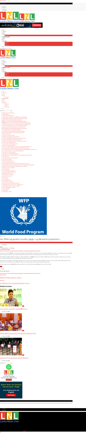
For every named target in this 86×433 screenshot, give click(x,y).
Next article (2, 280)
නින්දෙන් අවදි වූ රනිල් (6, 133)
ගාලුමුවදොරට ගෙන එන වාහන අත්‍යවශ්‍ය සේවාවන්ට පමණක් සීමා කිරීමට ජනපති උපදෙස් (19, 149)
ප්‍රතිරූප (6, 43)
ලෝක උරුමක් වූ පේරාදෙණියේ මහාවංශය (10, 143)
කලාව (3, 32)
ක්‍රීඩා (3, 39)
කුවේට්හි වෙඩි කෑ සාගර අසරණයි (8, 145)
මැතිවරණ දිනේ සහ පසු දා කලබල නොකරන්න (11, 185)
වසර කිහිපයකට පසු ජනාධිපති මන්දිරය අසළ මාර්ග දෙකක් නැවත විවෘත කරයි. (17, 155)
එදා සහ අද (7, 35)
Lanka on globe (6, 36)
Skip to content (3, 0)
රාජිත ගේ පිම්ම (5, 190)
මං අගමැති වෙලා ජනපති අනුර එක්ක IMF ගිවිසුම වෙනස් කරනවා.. (14, 117)
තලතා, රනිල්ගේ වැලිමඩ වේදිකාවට (9, 152)
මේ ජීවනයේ (7, 45)
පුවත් (3, 29)
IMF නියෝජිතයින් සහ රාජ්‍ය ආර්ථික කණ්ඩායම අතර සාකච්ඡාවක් (14, 128)
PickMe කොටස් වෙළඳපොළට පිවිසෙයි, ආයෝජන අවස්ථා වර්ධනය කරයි (16, 122)
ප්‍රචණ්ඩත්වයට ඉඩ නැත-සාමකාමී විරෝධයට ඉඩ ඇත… (15, 283)
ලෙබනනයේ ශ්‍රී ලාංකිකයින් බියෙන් (8, 142)
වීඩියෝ (3, 38)
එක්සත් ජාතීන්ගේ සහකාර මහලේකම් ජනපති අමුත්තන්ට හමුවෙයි (14, 118)
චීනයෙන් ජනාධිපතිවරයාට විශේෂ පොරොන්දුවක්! (11, 139)
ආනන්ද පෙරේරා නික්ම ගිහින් (7, 115)
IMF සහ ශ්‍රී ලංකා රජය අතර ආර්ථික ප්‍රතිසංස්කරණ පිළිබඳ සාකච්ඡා (14, 121)
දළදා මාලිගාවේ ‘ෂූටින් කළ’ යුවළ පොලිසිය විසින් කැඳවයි (12, 150)
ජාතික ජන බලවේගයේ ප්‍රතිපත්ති (8, 167)
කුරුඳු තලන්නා (5, 177)
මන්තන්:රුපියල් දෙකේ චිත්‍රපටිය (8, 112)
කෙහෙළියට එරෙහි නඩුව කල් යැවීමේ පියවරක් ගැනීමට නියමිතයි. (14, 125)
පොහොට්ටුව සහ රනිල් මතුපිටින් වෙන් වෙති (10, 183)
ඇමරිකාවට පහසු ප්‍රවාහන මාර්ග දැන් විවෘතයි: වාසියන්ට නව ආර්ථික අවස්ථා (16, 124)
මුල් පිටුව (4, 6)
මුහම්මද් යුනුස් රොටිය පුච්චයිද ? (8, 135)
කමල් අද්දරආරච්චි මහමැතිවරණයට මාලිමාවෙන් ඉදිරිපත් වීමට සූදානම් (15, 147)
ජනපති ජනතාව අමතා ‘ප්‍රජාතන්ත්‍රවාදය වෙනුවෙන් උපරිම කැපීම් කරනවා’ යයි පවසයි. (18, 164)
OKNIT (24, 430)
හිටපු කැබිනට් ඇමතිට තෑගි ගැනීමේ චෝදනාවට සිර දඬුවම (13, 132)
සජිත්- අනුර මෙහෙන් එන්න (7, 160)
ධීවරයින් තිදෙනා (5, 114)
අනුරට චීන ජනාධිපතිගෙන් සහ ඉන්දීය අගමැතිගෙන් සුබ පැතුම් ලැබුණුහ (15, 163)
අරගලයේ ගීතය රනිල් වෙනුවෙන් (8, 170)
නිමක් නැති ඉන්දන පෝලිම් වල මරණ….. (11, 277)
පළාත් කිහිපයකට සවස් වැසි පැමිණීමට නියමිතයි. (11, 129)
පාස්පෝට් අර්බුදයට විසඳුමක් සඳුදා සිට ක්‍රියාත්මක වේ (12, 119)
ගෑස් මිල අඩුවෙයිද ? (6, 188)
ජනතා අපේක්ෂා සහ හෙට (7, 180)
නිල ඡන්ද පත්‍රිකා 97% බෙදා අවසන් (8, 187)
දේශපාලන (4, 31)
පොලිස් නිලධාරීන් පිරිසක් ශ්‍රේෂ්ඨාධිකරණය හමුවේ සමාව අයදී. (14, 138)
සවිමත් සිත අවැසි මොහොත (7, 173)
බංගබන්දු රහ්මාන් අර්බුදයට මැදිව (8, 162)
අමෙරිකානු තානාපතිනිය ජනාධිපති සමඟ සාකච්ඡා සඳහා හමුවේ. (14, 140)
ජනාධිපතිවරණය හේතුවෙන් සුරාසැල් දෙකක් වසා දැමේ (12, 184)
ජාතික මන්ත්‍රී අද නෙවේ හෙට (7, 181)
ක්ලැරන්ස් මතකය (5, 178)
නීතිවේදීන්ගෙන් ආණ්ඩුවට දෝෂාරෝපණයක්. (10, 136)
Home (1, 235)
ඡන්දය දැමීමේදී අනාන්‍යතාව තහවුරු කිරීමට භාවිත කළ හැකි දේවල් (14, 166)
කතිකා (3, 34)
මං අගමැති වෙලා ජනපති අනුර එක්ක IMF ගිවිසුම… (14, 309)
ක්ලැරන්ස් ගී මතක (5, 169)
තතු (3, 46)
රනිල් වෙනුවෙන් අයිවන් (7, 159)
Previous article (3, 274)
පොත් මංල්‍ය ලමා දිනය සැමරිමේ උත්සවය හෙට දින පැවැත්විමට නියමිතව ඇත (16, 146)
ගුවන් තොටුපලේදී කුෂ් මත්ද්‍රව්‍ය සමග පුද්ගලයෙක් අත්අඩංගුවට (13, 126)
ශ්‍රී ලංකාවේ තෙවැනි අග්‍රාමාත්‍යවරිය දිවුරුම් (10, 157)
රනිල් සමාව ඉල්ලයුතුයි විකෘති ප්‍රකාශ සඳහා (10, 153)
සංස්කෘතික (4, 41)
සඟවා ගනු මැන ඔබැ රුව (7, 176)
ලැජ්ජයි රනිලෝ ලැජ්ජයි (6, 191)
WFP (3, 268)
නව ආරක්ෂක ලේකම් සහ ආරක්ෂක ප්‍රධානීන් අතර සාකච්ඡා (13, 131)
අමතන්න (4, 7)
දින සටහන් (7, 42)
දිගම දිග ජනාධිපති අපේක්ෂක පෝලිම (9, 171)
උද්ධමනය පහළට (5, 156)
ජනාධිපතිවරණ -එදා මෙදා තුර (8, 174)
